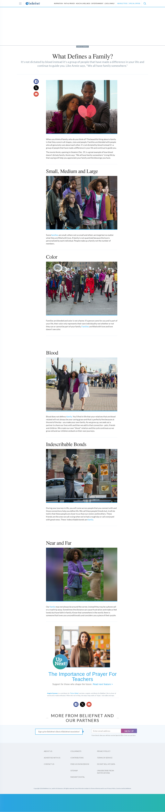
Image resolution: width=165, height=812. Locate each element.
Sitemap (74, 771)
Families (85, 326)
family (69, 416)
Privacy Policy (103, 751)
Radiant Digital (77, 777)
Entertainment (97, 3)
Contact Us (49, 764)
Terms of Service (104, 758)
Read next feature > (103, 684)
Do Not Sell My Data (106, 764)
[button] (144, 3)
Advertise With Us (52, 758)
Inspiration (58, 3)
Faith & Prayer (69, 3)
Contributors (77, 758)
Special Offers (134, 3)
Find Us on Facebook (79, 764)
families (54, 235)
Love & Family (82, 46)
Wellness (83, 3)
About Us (48, 751)
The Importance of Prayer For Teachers (82, 676)
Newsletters (122, 3)
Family (109, 3)
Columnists (75, 751)
